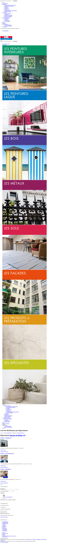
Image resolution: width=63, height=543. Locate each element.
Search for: (2, 0)
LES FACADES (7, 9)
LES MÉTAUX (8, 409)
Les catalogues (6, 18)
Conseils (3, 535)
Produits (3, 534)
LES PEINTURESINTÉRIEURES (5, 522)
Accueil (3, 2)
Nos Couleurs (4, 12)
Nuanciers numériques (7, 416)
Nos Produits (4, 44)
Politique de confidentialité (36, 539)
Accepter (1, 542)
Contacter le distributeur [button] (4, 451)
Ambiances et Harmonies (8, 15)
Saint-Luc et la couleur (7, 13)
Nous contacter (4, 26)
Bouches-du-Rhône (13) (20, 432)
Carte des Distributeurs (7, 426)
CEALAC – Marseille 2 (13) (6, 437)
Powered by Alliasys (28, 539)
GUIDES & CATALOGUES (7, 418)
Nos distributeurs (5, 24)
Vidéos (3, 22)
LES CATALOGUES (7, 419)
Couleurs (3, 404)
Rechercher (15, 41)
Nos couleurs (6, 413)
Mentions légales (43, 539)
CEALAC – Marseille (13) (5, 469)
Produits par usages (7, 405)
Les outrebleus (6, 14)
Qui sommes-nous (5, 3)
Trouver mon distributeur (8, 25)
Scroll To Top (2, 540)
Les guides (6, 19)
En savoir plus (5, 542)
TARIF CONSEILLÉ (5, 423)
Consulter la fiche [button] (3, 449)
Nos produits (4, 4)
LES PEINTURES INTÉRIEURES (10, 5)
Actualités (3, 23)
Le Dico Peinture (7, 21)
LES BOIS (6, 7)
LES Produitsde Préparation (4, 529)
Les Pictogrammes (7, 20)
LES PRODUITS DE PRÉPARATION (10, 10)
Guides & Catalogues (5, 17)
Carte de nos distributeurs (7, 432)
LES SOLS (6, 8)
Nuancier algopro (7, 417)
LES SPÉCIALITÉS (7, 11)
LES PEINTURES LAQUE (8, 6)
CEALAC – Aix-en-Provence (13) (7, 453)
